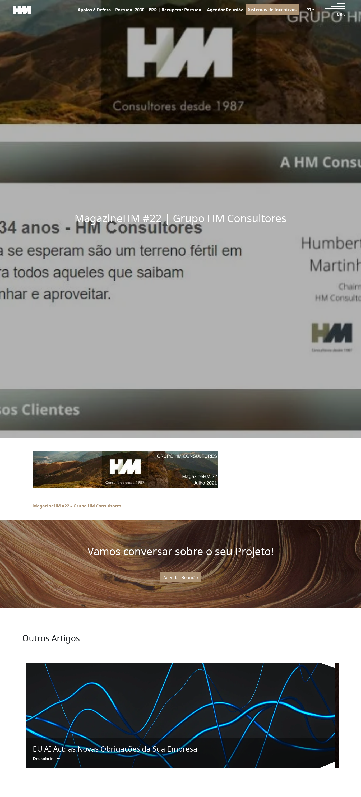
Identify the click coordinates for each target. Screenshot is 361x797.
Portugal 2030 (129, 10)
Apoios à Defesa (94, 10)
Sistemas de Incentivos (272, 9)
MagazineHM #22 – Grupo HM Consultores (77, 506)
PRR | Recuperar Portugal (176, 10)
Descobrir (43, 759)
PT (308, 10)
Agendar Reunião (225, 10)
